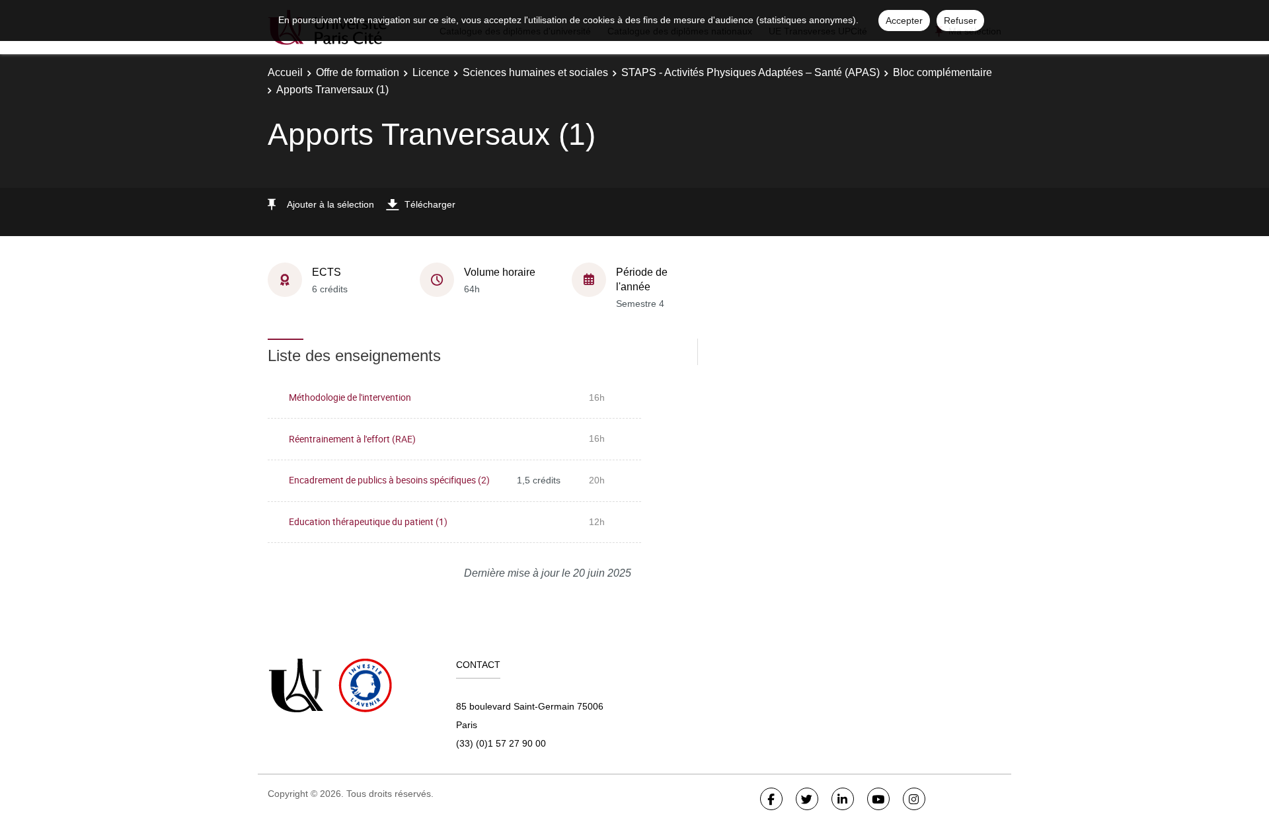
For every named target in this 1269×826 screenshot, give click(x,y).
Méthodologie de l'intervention (350, 397)
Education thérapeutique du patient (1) (368, 521)
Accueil (285, 72)
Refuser (960, 20)
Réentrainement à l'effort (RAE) (352, 439)
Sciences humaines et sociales (535, 72)
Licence (430, 72)
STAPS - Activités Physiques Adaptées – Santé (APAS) (750, 72)
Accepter (904, 20)
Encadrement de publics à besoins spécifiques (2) (389, 480)
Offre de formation (357, 72)
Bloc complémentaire (942, 72)
